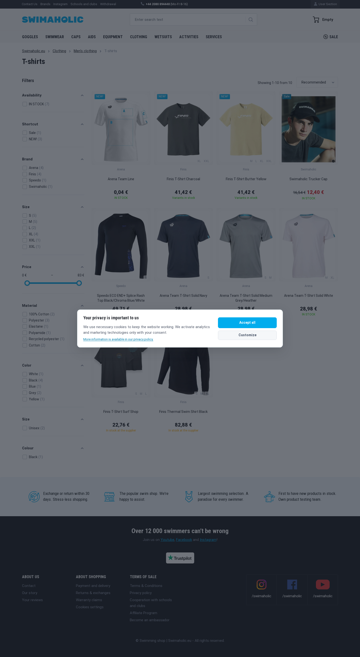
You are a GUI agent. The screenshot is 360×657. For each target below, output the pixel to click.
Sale (333, 37)
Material (29, 305)
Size (26, 207)
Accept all (247, 322)
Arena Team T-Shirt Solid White (308, 296)
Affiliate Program (143, 613)
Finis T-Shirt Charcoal (183, 179)
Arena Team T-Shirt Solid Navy (183, 296)
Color (26, 365)
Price (26, 267)
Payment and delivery (93, 586)
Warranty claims (89, 600)
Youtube (167, 540)
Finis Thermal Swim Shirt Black (183, 412)
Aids (92, 37)
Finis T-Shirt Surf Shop (120, 412)
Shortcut (30, 124)
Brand (27, 159)
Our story (29, 593)
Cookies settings (90, 607)
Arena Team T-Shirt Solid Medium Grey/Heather (246, 298)
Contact (29, 586)
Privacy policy (141, 593)
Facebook (184, 540)
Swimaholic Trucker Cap (308, 179)
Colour (28, 448)
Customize (247, 335)
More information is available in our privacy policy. (118, 339)
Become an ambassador (149, 620)
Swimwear (54, 37)
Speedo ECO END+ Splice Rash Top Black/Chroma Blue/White (121, 298)
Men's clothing (85, 51)
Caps (76, 37)
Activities (188, 37)
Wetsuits (163, 37)
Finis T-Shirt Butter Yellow (246, 179)
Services (214, 37)
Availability (32, 95)
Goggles (30, 37)
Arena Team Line (121, 179)
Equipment (113, 37)
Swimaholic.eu (33, 51)
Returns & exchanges (93, 593)
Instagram (208, 540)
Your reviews (32, 600)
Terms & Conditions (146, 586)
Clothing (138, 37)
